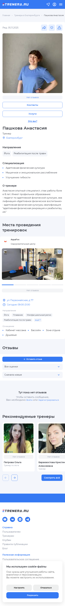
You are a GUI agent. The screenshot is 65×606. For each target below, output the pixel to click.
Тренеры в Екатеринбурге (27, 15)
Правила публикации (15, 544)
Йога (6, 315)
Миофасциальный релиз (39, 315)
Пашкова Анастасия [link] (54, 15)
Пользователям (11, 531)
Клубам (6, 540)
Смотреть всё (52, 477)
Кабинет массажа (16, 330)
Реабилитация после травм (17, 320)
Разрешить (32, 595)
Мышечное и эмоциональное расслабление (31, 172)
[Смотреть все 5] (32, 264)
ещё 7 (38, 320)
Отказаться (46, 588)
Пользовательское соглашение (20, 559)
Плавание (18, 315)
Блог (5, 548)
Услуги (33, 113)
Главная (6, 15)
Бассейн (36, 330)
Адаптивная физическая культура (25, 167)
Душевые (11, 335)
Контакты (32, 105)
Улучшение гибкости (18, 177)
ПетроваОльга (12, 462)
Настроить (19, 588)
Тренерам (8, 535)
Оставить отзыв (34, 359)
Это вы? (32, 121)
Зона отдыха (53, 330)
